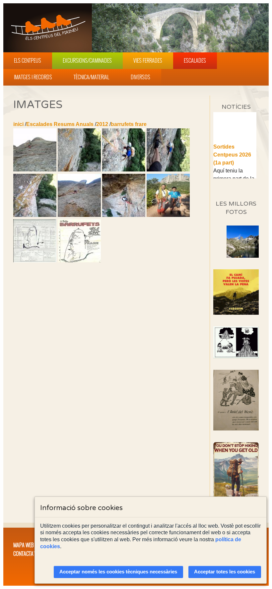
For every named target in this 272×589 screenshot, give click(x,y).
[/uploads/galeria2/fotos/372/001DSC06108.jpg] (34, 169)
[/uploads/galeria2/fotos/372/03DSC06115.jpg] (168, 169)
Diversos (140, 77)
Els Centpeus (27, 60)
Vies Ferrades (147, 60)
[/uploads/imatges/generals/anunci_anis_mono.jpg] (236, 400)
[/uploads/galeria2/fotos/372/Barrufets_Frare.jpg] (34, 260)
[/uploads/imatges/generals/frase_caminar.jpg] (236, 476)
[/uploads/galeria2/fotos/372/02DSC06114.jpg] (123, 169)
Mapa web (23, 545)
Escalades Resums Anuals (60, 124)
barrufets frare (129, 124)
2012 (102, 124)
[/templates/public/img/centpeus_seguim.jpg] (236, 292)
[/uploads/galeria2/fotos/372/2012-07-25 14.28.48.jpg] (34, 215)
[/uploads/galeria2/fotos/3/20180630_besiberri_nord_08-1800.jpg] (243, 256)
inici (18, 124)
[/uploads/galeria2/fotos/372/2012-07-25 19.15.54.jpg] (168, 215)
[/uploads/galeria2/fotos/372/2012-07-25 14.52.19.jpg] (79, 215)
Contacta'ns (26, 553)
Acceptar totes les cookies (224, 571)
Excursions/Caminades (87, 60)
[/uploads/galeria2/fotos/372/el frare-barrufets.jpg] (79, 260)
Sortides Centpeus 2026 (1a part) (232, 151)
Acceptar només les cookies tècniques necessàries (118, 571)
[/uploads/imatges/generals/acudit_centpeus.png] (236, 342)
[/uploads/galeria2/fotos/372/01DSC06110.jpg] (79, 169)
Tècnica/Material (91, 77)
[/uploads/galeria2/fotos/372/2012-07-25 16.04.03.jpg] (123, 215)
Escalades (195, 60)
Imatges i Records (33, 77)
